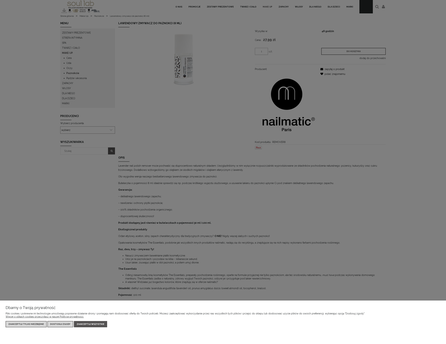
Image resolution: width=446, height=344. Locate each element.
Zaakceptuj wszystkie (90, 324)
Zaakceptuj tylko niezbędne (26, 324)
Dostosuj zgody (60, 324)
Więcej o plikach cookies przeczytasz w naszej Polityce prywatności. (45, 316)
